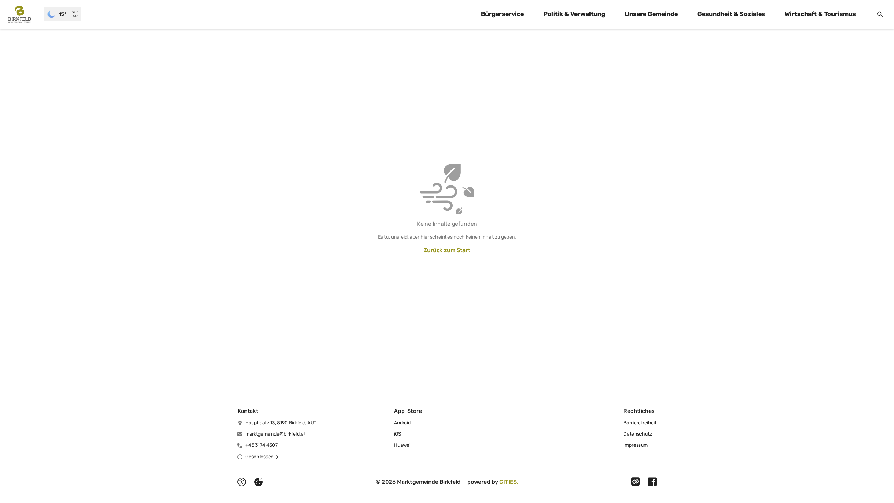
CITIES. (508, 482)
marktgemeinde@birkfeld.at (275, 434)
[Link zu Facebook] (652, 482)
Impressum (635, 445)
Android (402, 423)
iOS (397, 434)
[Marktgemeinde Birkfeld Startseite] (21, 14)
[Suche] (880, 14)
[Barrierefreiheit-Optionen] (241, 482)
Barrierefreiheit (640, 423)
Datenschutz (637, 434)
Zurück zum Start (447, 250)
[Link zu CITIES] (635, 482)
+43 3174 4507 (261, 445)
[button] (262, 456)
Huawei (402, 445)
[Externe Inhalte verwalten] (258, 482)
